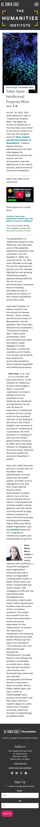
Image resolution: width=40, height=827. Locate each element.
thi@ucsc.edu (20, 764)
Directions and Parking (20, 768)
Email (20, 791)
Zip (20, 801)
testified (15, 529)
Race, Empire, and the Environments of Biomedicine (18, 140)
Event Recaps (12, 87)
